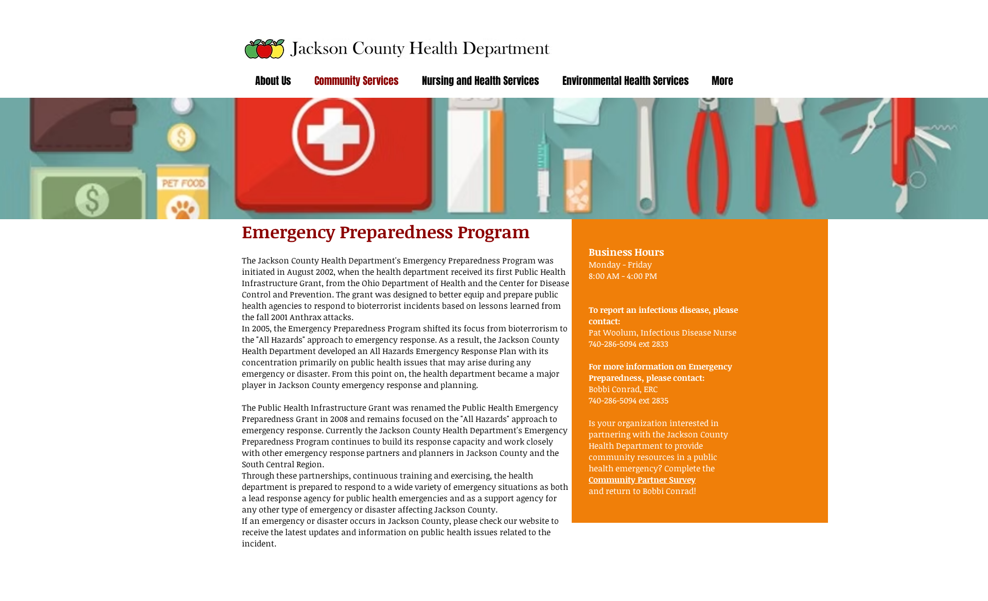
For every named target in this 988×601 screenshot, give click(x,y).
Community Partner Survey (642, 479)
